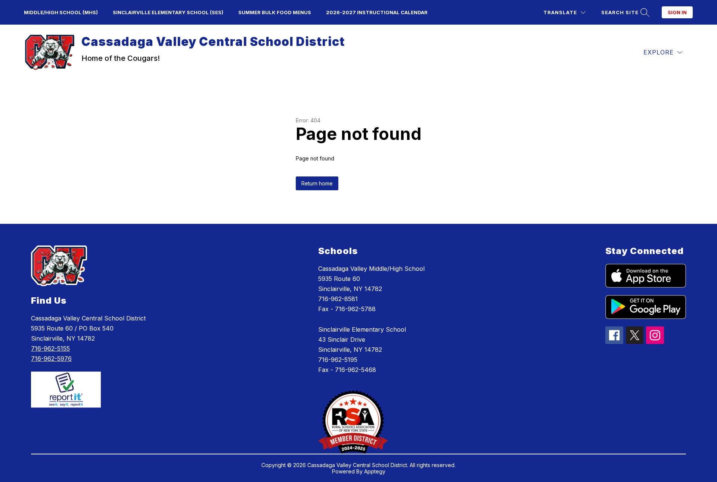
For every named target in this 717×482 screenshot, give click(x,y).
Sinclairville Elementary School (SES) (168, 12)
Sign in (677, 12)
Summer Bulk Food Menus (274, 12)
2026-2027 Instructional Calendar (377, 12)
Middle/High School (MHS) (61, 12)
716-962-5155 (50, 348)
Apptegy (374, 471)
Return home (317, 183)
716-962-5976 (51, 358)
